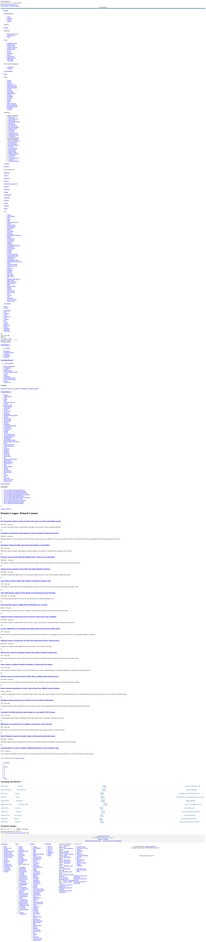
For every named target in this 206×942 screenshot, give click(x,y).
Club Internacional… (13, 118)
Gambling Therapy (150, 846)
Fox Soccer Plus (11, 225)
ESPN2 (9, 223)
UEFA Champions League (10, 372)
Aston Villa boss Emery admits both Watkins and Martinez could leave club (26, 581)
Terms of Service (21, 833)
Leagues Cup (10, 67)
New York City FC (13, 126)
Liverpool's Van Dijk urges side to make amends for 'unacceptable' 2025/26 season (28, 712)
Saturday (9, 19)
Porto (8, 102)
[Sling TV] (10, 388)
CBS (8, 218)
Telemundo (10, 244)
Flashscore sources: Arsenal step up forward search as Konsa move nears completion (28, 616)
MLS (5, 318)
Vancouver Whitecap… (14, 140)
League (4, 338)
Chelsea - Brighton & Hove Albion (66, 854)
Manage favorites (6, 341)
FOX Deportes (11, 248)
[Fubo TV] (4, 388)
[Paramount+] (24, 388)
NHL (85, 870)
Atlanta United (24, 883)
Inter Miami (22, 868)
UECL (5, 315)
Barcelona (9, 90)
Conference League (12, 47)
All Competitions (8, 71)
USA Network (11, 239)
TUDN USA (10, 238)
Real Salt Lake (12, 150)
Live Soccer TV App (82, 848)
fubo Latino (10, 274)
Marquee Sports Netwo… (37, 917)
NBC (8, 220)
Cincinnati (22, 874)
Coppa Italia (10, 60)
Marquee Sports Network (10, 459)
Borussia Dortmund (12, 105)
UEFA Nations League (10, 379)
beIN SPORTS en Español (11, 415)
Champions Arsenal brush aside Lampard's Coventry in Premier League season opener (29, 533)
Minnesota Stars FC (14, 153)
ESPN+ (9, 229)
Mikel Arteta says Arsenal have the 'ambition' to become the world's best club (26, 724)
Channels (6, 166)
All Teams (6, 163)
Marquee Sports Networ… (14, 279)
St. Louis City (23, 899)
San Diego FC (12, 155)
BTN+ (9, 263)
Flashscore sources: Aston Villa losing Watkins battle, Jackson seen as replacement (28, 557)
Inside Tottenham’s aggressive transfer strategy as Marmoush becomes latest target (28, 736)
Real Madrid (10, 92)
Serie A (9, 52)
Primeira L (6, 328)
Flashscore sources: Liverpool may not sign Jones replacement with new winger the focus (30, 640)
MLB (78, 871)
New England (23, 871)
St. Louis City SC (12, 148)
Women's (6, 308)
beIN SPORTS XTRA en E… (15, 261)
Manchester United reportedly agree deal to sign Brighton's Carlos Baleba (25, 545)
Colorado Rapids (12, 149)
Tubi (8, 293)
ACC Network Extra (12, 254)
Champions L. (7, 310)
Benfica (9, 100)
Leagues (6, 27)
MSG (8, 285)
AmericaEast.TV (11, 257)
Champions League (12, 43)
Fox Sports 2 (10, 231)
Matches (6, 10)
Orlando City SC (12, 129)
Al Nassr (9, 109)
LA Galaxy (12, 156)
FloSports (9, 271)
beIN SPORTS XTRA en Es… (12, 441)
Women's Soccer (81, 846)
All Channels (7, 303)
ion (8, 277)
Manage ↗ (7, 345)
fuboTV (9, 236)
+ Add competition (8, 363)
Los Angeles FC (12, 143)
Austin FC (11, 159)
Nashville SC (11, 117)
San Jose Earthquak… (14, 145)
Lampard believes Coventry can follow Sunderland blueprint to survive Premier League (30, 748)
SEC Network (10, 290)
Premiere (9, 289)
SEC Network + (11, 292)
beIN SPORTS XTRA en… (37, 898)
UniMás (9, 251)
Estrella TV (10, 269)
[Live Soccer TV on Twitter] (66, 889)
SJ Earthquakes (23, 896)
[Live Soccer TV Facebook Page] (66, 886)
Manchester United (12, 86)
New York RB (23, 877)
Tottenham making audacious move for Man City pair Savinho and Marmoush (27, 700)
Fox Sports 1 (10, 228)
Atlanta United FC (13, 133)
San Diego (22, 906)
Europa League (11, 44)
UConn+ (9, 295)
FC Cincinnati (11, 124)
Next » (5, 778)
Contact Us (79, 865)
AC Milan (9, 97)
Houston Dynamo (12, 142)
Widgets (79, 849)
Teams (5, 74)
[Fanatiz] (30, 388)
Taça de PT (7, 329)
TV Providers (47, 844)
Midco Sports (10, 280)
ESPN (8, 219)
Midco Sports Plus (12, 282)
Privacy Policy (11, 833)
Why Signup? (25, 829)
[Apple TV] (16, 388)
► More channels (5, 483)
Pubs (78, 858)
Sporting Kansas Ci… (14, 161)
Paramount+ (10, 234)
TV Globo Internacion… (36, 879)
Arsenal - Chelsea (67, 882)
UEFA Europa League (9, 378)
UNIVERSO (10, 247)
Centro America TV (12, 266)
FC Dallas (10, 146)
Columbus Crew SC (14, 137)
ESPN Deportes (11, 226)
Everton (9, 89)
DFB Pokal (10, 59)
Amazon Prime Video (12, 255)
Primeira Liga (10, 56)
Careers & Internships (82, 855)
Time (9, 338)
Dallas (21, 897)
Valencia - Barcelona (68, 880)
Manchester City (11, 84)
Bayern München (11, 103)
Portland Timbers (12, 152)
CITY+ (9, 267)
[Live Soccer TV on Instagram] (66, 892)
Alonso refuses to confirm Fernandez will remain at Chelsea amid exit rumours (27, 664)
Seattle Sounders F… (14, 158)
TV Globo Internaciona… (13, 245)
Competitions (4, 360)
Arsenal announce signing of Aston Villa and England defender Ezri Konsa (25, 569)
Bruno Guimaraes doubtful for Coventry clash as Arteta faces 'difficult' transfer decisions (30, 688)
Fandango (9, 270)
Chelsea (9, 81)
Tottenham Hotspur (12, 87)
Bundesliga (10, 53)
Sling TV (50, 846)
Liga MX (9, 68)
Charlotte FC (11, 123)
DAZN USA (10, 241)
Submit (18, 829)
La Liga (9, 50)
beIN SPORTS (11, 216)
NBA (78, 870)
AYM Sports (10, 258)
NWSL (9, 37)
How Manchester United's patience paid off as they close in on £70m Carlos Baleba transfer (31, 521)
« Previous (6, 762)
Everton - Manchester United (64, 878)
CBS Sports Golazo (12, 264)
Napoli (9, 99)
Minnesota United (24, 905)
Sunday (9, 21)
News (5, 306)
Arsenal (9, 80)
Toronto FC (12, 130)
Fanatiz (9, 215)
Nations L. (6, 313)
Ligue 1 (9, 55)
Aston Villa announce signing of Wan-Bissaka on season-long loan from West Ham (28, 593)
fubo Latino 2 (10, 276)
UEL (5, 312)
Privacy (79, 852)
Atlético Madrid (11, 93)
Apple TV (9, 232)
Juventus (9, 95)
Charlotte (21, 873)
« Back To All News (6, 509)
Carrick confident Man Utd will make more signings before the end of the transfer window (30, 628)
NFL (81, 870)
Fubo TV (50, 848)
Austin (21, 912)
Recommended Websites (80, 860)
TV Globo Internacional (10, 425)
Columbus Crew (24, 889)
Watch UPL (10, 298)
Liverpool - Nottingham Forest (64, 852)
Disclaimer (79, 854)
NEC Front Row (11, 286)
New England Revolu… (14, 121)
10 (4, 777)
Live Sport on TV (81, 868)
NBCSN (9, 242)
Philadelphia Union (14, 134)
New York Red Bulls (13, 127)
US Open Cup (10, 35)
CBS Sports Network (12, 222)
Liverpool (9, 83)
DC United (11, 131)
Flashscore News (20, 758)
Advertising (80, 851)
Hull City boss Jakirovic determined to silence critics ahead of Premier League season (29, 652)
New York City (23, 876)
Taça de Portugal (11, 57)
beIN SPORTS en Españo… (14, 235)
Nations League (11, 46)
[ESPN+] (36, 388)
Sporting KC (23, 913)
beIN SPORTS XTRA (13, 260)
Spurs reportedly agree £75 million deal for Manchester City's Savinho (24, 605)
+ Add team (7, 348)
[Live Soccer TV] (5, 1)
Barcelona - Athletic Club (64, 846)
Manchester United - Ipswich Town (65, 860)
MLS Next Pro (11, 283)
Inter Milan (10, 96)
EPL (5, 320)
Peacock (9, 252)
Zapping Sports (11, 301)
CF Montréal (12, 136)
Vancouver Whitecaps (21, 891)
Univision (9, 250)
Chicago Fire (11, 120)
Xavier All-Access (12, 299)
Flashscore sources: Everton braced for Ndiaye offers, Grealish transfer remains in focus (30, 676)
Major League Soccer (12, 34)
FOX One (9, 273)
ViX (8, 296)
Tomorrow (10, 18)
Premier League (11, 49)
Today (8, 17)
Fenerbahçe (10, 108)
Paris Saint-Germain (12, 106)
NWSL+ (9, 287)
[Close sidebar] (1, 506)
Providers (79, 857)
